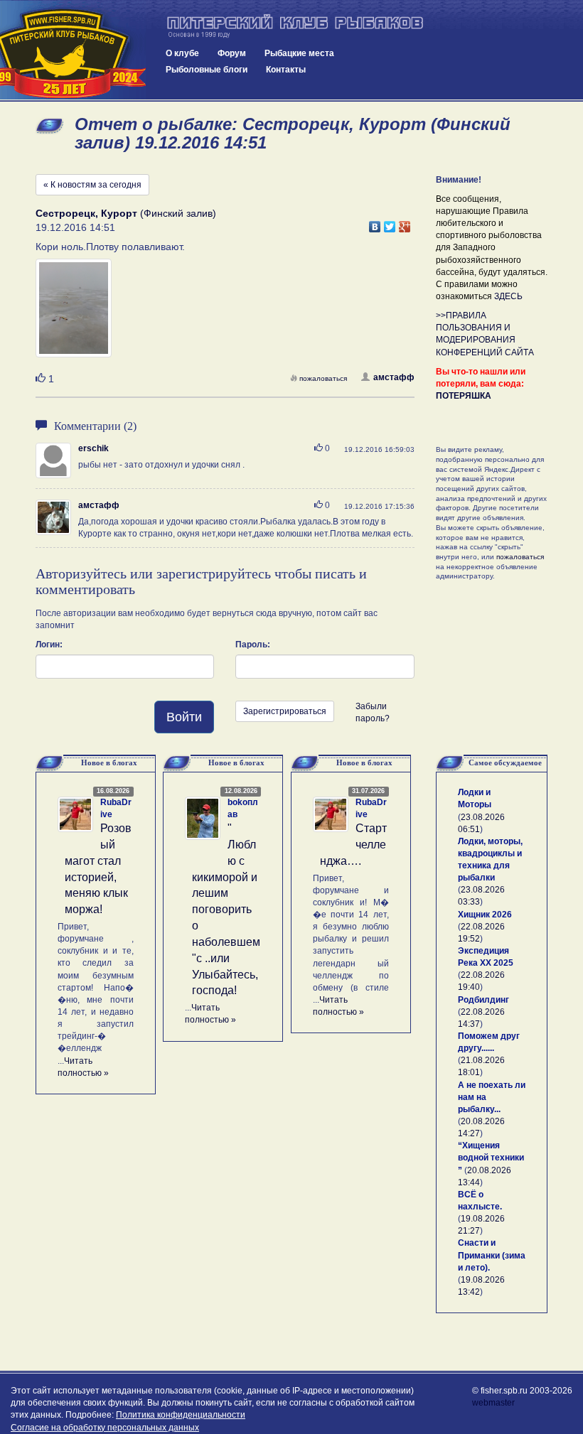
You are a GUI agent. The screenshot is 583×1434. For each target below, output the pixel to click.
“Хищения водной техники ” (491, 1158)
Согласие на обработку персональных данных (105, 1428)
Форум (232, 53)
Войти (184, 717)
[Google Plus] (404, 223)
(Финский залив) (126, 213)
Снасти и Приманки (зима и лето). (491, 1255)
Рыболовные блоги (206, 70)
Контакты (286, 70)
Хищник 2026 (485, 915)
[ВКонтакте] (375, 223)
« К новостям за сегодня (92, 185)
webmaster (493, 1403)
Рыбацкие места (299, 53)
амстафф (393, 377)
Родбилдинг (483, 1000)
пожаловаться (323, 378)
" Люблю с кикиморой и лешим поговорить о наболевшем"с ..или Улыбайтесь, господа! (226, 909)
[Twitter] (390, 223)
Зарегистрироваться (284, 711)
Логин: (49, 644)
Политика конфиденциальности (180, 1415)
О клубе (182, 53)
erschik (93, 448)
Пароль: (252, 644)
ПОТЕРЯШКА (463, 396)
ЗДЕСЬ (508, 296)
